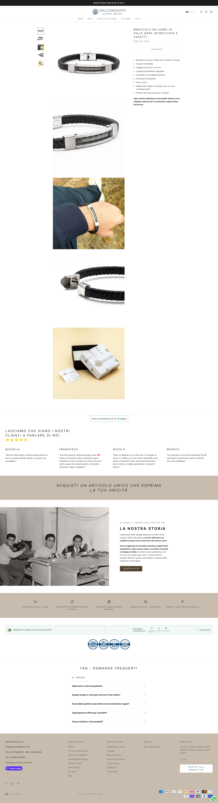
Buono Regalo (74, 767)
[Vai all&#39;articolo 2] (40, 39)
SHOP (90, 19)
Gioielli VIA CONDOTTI (78, 755)
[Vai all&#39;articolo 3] (40, 47)
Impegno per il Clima (116, 747)
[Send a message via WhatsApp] (214, 799)
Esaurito (157, 49)
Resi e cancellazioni (152, 747)
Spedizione (112, 767)
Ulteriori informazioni (205, 629)
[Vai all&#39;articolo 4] (40, 55)
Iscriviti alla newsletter (196, 768)
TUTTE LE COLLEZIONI (107, 19)
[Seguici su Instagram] (12, 784)
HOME (80, 19)
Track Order (112, 771)
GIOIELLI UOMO (75, 763)
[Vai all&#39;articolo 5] (40, 63)
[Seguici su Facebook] (6, 784)
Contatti (110, 751)
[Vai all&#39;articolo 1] (40, 31)
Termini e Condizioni (116, 759)
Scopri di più (131, 569)
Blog (137, 19)
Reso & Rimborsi (114, 755)
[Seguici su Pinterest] (18, 784)
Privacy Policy (113, 763)
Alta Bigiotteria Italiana (78, 759)
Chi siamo (126, 19)
